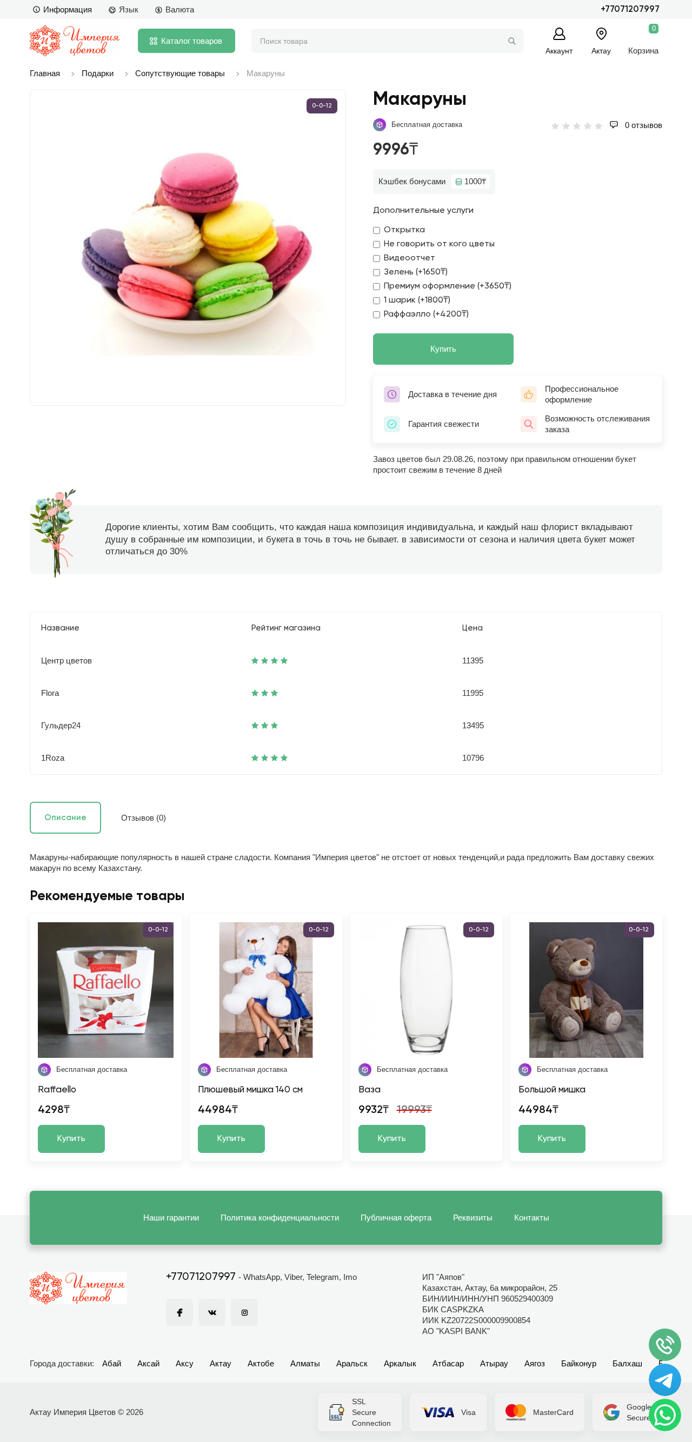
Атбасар (448, 1363)
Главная (45, 73)
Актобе (261, 1363)
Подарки (98, 73)
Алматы (305, 1363)
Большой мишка (551, 1090)
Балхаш (627, 1363)
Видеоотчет (409, 258)
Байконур (578, 1363)
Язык (128, 9)
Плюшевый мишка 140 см (250, 1090)
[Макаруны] (193, 242)
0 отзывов (642, 125)
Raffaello (57, 1090)
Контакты (531, 1217)
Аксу (185, 1363)
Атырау (494, 1363)
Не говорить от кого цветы (439, 244)
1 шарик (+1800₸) (417, 300)
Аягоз (534, 1363)
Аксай (148, 1363)
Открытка (404, 230)
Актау (220, 1363)
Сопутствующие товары (180, 73)
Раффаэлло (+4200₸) (426, 314)
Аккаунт (559, 50)
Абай (111, 1363)
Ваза (369, 1090)
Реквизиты (473, 1217)
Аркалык (400, 1363)
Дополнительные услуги (423, 210)
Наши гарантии (171, 1217)
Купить (443, 348)
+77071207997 (630, 9)
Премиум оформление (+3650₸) (447, 286)
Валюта (179, 9)
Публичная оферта (396, 1217)
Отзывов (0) (143, 817)
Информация (67, 9)
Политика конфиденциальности (280, 1217)
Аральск (352, 1363)
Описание (65, 818)
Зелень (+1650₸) (416, 272)
